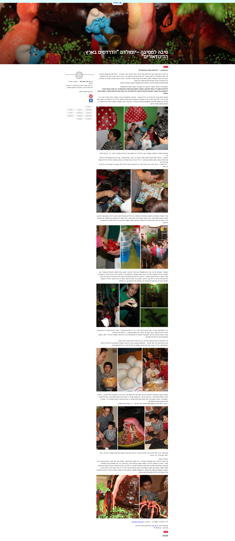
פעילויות (79, 116)
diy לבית (88, 110)
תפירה (88, 119)
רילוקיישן (70, 116)
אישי (79, 110)
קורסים (79, 119)
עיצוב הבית (89, 116)
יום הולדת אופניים (138, 522)
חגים (70, 110)
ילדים (158, 60)
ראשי (88, 107)
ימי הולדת (153, 60)
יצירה (70, 113)
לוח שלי (154, 525)
